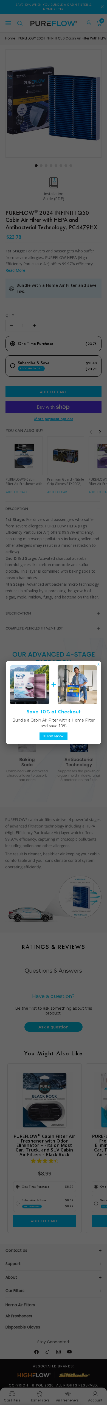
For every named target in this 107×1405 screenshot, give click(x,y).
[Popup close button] (98, 662)
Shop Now (53, 736)
